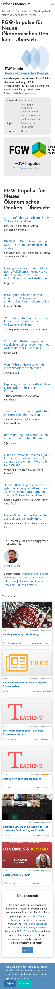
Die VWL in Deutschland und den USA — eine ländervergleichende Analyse (26, 245)
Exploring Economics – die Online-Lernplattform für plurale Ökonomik (27, 388)
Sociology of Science (31, 581)
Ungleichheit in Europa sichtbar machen (26, 413)
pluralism (10, 581)
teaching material (28, 585)
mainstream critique (31, 577)
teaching (10, 585)
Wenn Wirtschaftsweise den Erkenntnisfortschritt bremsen (24, 366)
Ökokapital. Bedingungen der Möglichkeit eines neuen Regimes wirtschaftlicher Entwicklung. (26, 345)
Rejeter (10, 983)
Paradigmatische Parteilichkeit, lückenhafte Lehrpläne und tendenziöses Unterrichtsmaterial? (26, 298)
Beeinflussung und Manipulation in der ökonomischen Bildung (26, 437)
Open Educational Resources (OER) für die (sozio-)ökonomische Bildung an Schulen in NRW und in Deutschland (27, 460)
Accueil (6, 11)
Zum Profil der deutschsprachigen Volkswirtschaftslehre (27, 219)
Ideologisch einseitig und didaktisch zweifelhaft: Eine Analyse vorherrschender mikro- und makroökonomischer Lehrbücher (26, 273)
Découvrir (21, 11)
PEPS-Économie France (29, 931)
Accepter (24, 983)
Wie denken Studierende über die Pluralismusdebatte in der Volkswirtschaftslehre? (26, 322)
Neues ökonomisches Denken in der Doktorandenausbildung (25, 517)
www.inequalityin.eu (18, 411)
